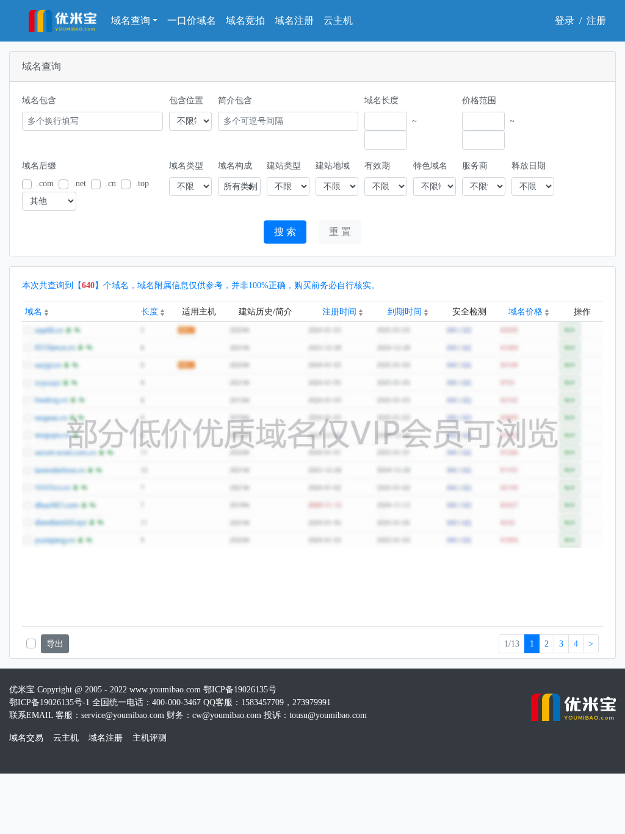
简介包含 (235, 100)
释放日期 (528, 165)
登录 (564, 20)
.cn (111, 183)
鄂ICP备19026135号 (239, 689)
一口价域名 (191, 20)
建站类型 (284, 165)
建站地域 (333, 165)
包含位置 (186, 100)
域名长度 (381, 100)
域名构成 (235, 165)
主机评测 (149, 737)
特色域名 (430, 165)
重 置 (340, 232)
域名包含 (39, 100)
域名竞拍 (245, 20)
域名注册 (294, 20)
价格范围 (479, 100)
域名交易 (26, 737)
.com (45, 183)
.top (142, 183)
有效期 (377, 165)
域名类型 (186, 165)
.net (79, 183)
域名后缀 (39, 165)
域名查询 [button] (130, 20)
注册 (596, 20)
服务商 (475, 165)
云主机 (338, 20)
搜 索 (285, 232)
